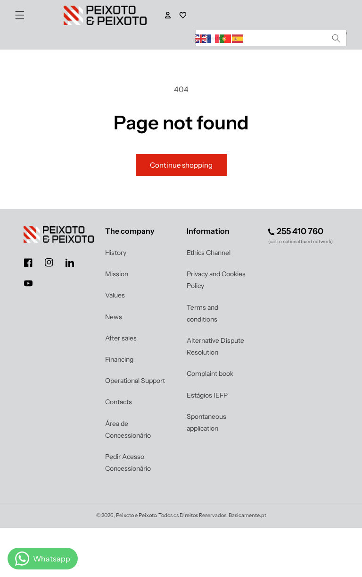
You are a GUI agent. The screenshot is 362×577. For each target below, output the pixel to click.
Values (115, 295)
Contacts (118, 402)
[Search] (336, 38)
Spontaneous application (206, 422)
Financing (119, 359)
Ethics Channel (208, 252)
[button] (19, 15)
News (113, 317)
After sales (121, 338)
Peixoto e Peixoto (136, 515)
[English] (201, 37)
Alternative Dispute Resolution (215, 346)
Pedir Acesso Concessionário (128, 462)
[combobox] (271, 38)
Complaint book (210, 373)
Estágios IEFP (207, 395)
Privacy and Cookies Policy (216, 280)
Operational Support (135, 380)
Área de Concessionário (128, 429)
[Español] (238, 37)
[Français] (213, 37)
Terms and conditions (202, 313)
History (115, 252)
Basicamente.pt (247, 515)
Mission (116, 274)
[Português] (226, 37)
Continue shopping (181, 165)
